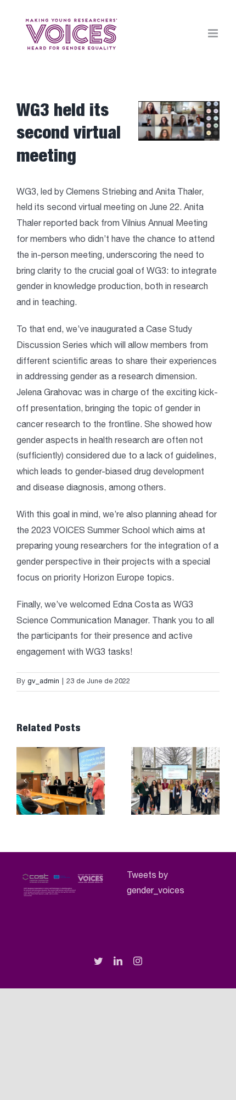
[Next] (211, 780)
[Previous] (24, 780)
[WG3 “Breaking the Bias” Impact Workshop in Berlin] (175, 780)
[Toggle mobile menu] (214, 33)
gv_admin (43, 682)
